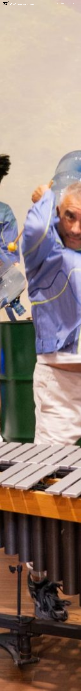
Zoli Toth (13, 3)
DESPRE (62, 3)
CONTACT (73, 3)
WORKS (68, 3)
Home (58, 3)
